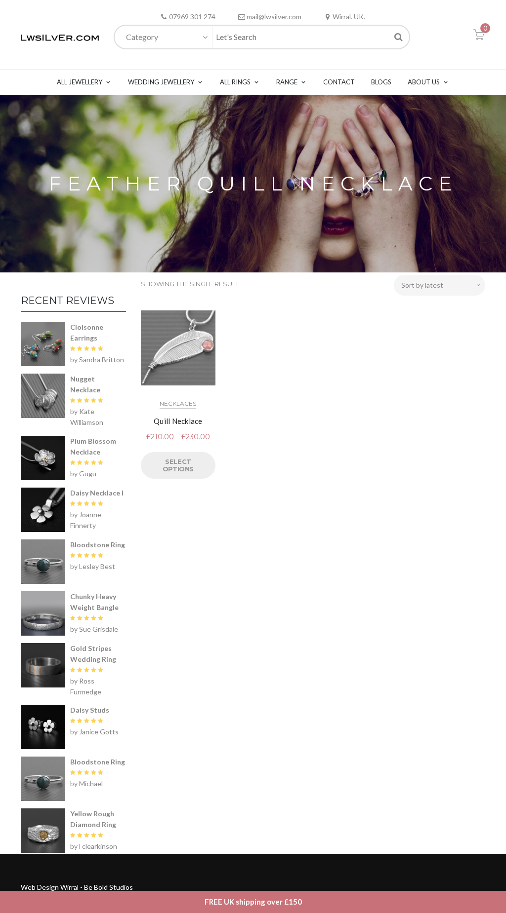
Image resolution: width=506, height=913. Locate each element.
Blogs (381, 82)
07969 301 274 (192, 16)
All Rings (235, 82)
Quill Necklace (178, 421)
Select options (178, 465)
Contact (339, 82)
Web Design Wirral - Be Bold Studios (77, 887)
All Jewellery (79, 82)
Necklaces (178, 403)
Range (286, 82)
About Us (424, 82)
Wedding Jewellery (161, 82)
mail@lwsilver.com (274, 16)
